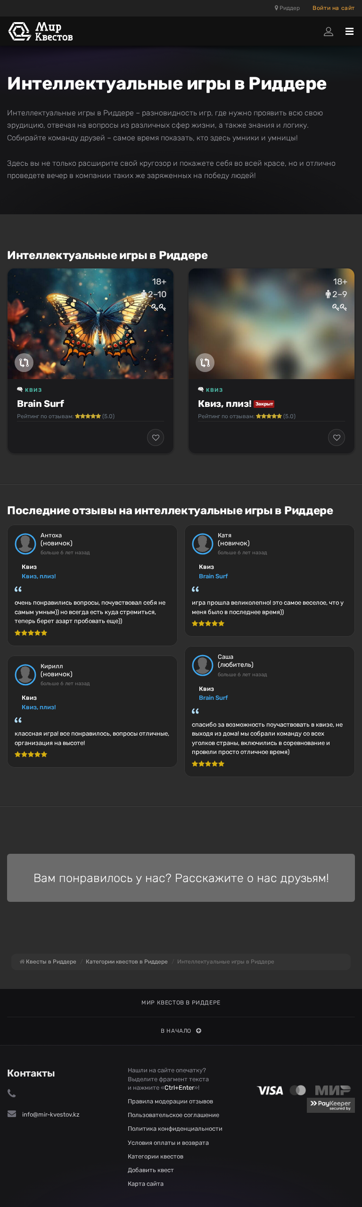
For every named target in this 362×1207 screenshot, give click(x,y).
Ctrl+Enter (179, 1087)
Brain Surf (40, 403)
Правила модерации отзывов (170, 1101)
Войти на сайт (334, 8)
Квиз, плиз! (225, 403)
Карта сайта (146, 1183)
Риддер (289, 8)
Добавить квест (151, 1170)
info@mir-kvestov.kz (51, 1114)
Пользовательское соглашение (173, 1114)
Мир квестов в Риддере (181, 1002)
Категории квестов (155, 1156)
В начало (176, 1031)
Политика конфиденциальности (175, 1128)
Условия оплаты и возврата (168, 1142)
